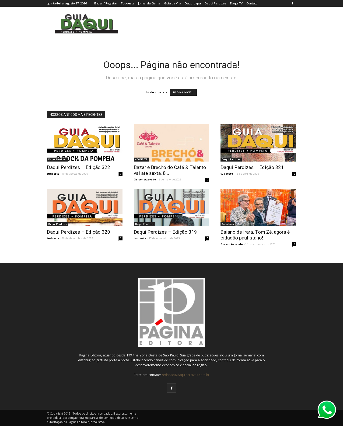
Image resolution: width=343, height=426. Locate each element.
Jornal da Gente (149, 3)
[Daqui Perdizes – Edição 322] (84, 143)
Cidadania (228, 224)
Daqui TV (236, 3)
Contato (252, 3)
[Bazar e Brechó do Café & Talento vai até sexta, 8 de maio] (171, 143)
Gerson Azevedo (145, 179)
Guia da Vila (172, 3)
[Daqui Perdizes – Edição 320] (84, 214)
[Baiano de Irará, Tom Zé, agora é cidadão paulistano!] (258, 207)
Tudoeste (127, 3)
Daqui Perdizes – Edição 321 (252, 167)
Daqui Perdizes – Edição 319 (165, 232)
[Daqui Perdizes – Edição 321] (258, 143)
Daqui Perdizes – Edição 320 (78, 232)
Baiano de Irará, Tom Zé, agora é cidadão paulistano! (255, 235)
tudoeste (53, 173)
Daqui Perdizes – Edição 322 (78, 167)
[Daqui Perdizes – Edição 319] (171, 214)
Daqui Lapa (193, 3)
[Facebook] (292, 3)
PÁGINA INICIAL (183, 92)
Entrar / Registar (105, 3)
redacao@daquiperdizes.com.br (185, 375)
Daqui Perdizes (215, 3)
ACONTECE (141, 159)
